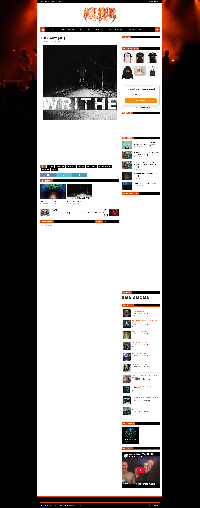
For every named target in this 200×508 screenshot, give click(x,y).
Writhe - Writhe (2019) (75, 201)
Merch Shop (119, 30)
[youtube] (155, 1)
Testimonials (131, 30)
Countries (71, 30)
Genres (89, 30)
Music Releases (52, 30)
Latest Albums (91, 166)
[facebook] (149, 1)
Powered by (135, 108)
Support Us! (54, 2)
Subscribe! (141, 101)
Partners (47, 2)
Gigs (62, 30)
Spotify (97, 30)
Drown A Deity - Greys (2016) (139, 353)
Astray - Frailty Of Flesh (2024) (145, 183)
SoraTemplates (53, 505)
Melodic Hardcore (105, 166)
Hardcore (81, 166)
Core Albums (60, 166)
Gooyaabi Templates (76, 505)
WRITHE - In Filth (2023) (49, 201)
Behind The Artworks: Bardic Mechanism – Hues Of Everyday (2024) (145, 164)
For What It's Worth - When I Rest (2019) (142, 386)
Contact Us (61, 2)
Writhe (54, 169)
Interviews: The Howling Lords (140, 342)
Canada (50, 166)
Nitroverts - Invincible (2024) (139, 364)
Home (41, 2)
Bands (81, 30)
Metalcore (45, 169)
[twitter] (152, 1)
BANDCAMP (107, 30)
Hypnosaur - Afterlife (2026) (139, 331)
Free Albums (71, 166)
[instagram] (157, 1)
